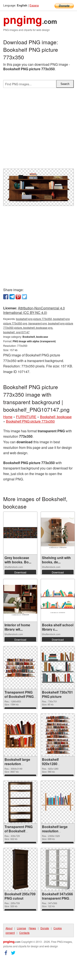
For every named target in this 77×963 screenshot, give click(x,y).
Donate (44, 928)
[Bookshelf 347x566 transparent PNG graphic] (57, 869)
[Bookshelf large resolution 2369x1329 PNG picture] (58, 802)
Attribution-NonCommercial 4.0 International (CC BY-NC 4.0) (34, 310)
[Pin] (18, 296)
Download (20, 572)
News (32, 928)
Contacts (24, 932)
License (21, 928)
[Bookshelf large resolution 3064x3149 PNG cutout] (20, 734)
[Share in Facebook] (5, 296)
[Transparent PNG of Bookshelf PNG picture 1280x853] (20, 667)
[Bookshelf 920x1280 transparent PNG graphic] (57, 734)
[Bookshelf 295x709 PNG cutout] (20, 869)
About (9, 928)
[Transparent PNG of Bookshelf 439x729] (20, 802)
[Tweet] (24, 296)
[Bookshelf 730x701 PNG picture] (58, 667)
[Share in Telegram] (12, 296)
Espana (34, 5)
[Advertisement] (38, 130)
